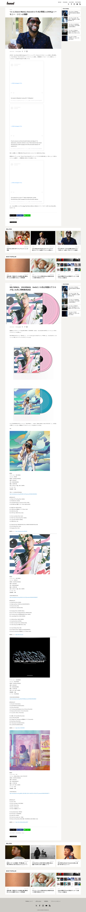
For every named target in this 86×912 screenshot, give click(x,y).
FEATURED (78, 2)
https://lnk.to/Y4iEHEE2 (20, 727)
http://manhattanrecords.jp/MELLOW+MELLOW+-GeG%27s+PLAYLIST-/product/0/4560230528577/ (29, 793)
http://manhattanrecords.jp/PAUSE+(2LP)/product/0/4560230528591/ (23, 494)
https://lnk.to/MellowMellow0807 (21, 822)
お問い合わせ (38, 901)
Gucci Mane (13, 100)
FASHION (65, 2)
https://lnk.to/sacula (19, 634)
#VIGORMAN (18, 832)
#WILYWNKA (12, 832)
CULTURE (71, 2)
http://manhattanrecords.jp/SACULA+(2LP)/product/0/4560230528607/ (24, 597)
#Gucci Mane (12, 218)
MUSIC (59, 2)
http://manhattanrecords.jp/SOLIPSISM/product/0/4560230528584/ (23, 698)
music (11, 9)
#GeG (23, 832)
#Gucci (17, 218)
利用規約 (46, 901)
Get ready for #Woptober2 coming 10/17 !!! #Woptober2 (22, 98)
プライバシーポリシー (56, 901)
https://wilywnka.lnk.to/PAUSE (21, 531)
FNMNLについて (29, 901)
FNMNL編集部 (18, 51)
